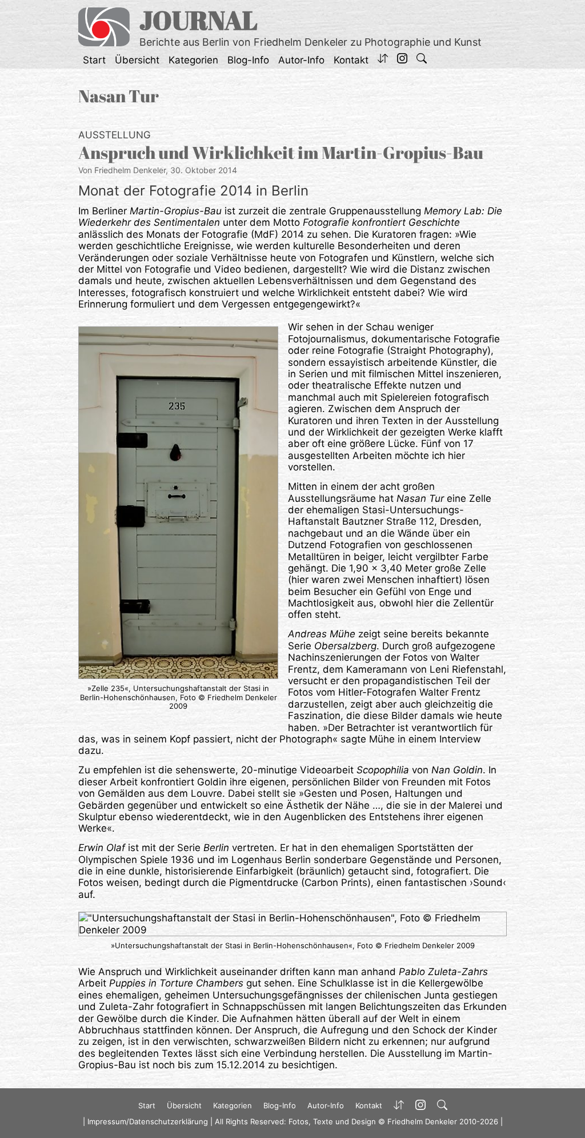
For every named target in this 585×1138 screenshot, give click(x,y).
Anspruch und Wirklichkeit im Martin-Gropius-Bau (280, 152)
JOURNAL (198, 19)
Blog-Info (248, 60)
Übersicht (137, 60)
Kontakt (351, 60)
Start (94, 60)
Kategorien (193, 60)
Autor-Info (301, 60)
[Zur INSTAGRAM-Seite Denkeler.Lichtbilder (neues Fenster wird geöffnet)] (402, 60)
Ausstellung (114, 135)
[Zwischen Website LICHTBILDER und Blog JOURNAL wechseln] (382, 60)
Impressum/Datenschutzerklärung (147, 1121)
